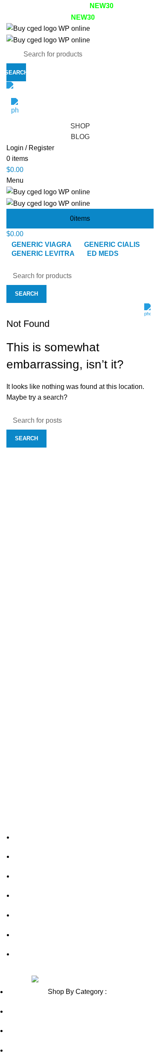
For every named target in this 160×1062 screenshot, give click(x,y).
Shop (80, 126)
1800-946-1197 (44, 103)
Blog (80, 136)
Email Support (38, 87)
